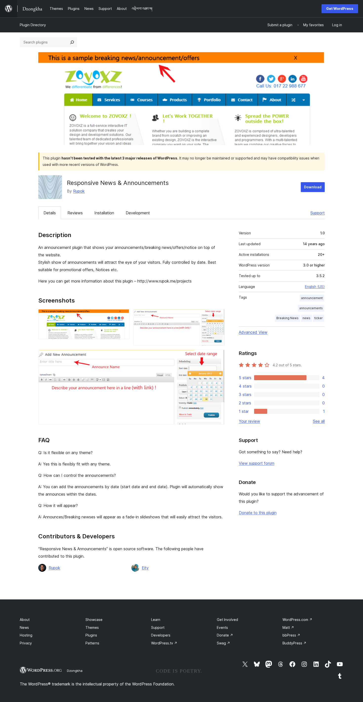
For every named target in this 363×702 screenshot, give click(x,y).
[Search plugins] (72, 42)
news (306, 318)
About (25, 619)
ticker (318, 318)
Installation (104, 212)
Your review (249, 421)
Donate (225, 635)
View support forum (256, 463)
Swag (223, 643)
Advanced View (253, 332)
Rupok (79, 191)
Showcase (93, 619)
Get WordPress (339, 8)
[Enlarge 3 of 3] (217, 356)
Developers (160, 635)
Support (317, 212)
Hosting (26, 635)
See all (319, 421)
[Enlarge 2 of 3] (217, 315)
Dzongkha (74, 671)
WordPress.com (297, 619)
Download (313, 187)
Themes (92, 627)
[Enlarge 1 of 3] (122, 315)
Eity (145, 567)
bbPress (291, 635)
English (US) (315, 287)
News (24, 627)
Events (222, 627)
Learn (155, 619)
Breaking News (287, 318)
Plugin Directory (33, 25)
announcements (311, 308)
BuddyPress (294, 643)
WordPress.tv (164, 643)
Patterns (92, 643)
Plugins (91, 635)
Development (138, 212)
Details (49, 212)
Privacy (26, 643)
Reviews (75, 212)
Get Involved (227, 619)
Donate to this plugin (258, 512)
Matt (288, 627)
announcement (312, 298)
